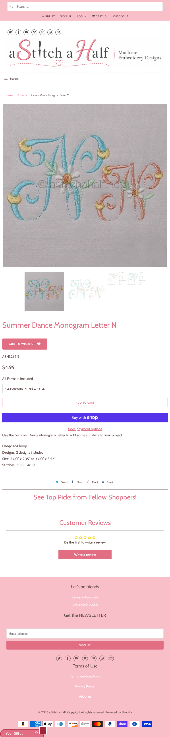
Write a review (85, 555)
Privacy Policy (85, 686)
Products (22, 95)
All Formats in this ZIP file (24, 388)
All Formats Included (17, 379)
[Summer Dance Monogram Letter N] (85, 185)
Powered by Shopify (118, 712)
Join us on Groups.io (85, 604)
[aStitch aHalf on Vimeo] (34, 32)
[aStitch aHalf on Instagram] (50, 32)
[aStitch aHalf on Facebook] (18, 32)
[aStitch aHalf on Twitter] (10, 32)
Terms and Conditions (85, 676)
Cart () (101, 16)
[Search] (11, 6)
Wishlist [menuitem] (48, 16)
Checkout (120, 16)
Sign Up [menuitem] (66, 16)
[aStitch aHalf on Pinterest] (42, 32)
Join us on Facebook (85, 597)
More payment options (85, 429)
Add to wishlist (22, 344)
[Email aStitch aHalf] (58, 32)
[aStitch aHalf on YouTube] (26, 32)
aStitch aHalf (57, 712)
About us (85, 696)
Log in (82, 16)
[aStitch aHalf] (85, 53)
